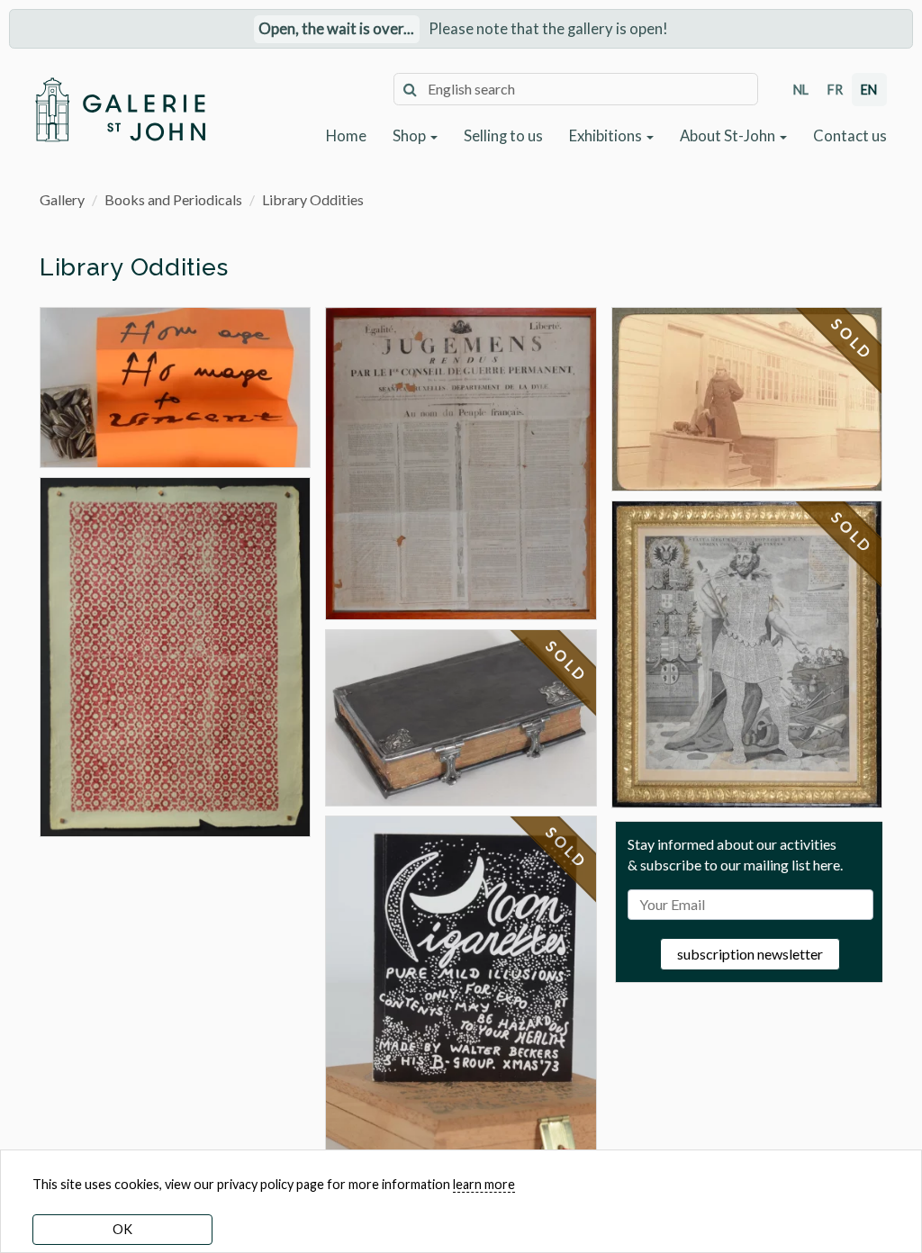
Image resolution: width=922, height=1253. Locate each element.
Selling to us (503, 135)
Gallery (62, 199)
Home (346, 135)
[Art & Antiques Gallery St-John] (120, 109)
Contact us (850, 135)
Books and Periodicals (173, 199)
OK (122, 1229)
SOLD (567, 661)
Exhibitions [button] (607, 135)
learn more (484, 1184)
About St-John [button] (729, 135)
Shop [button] (411, 135)
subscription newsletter (750, 953)
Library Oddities (313, 199)
